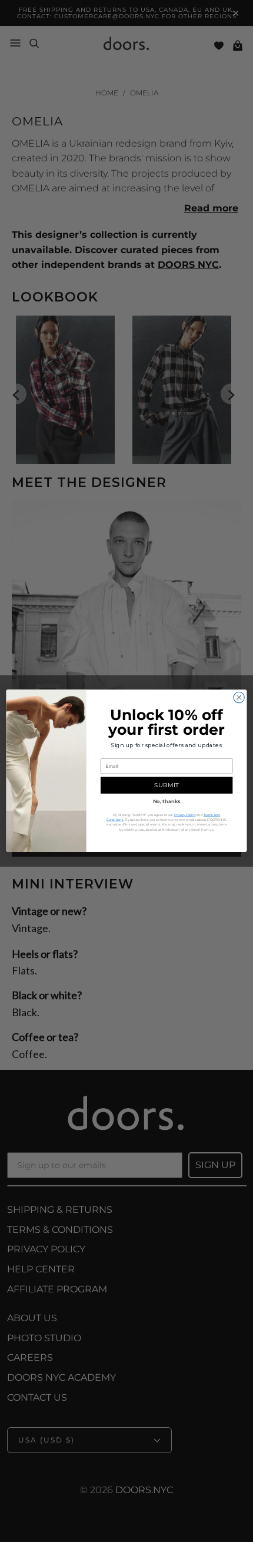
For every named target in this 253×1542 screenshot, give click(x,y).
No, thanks (167, 801)
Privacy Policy (184, 815)
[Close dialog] (239, 697)
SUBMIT (166, 786)
